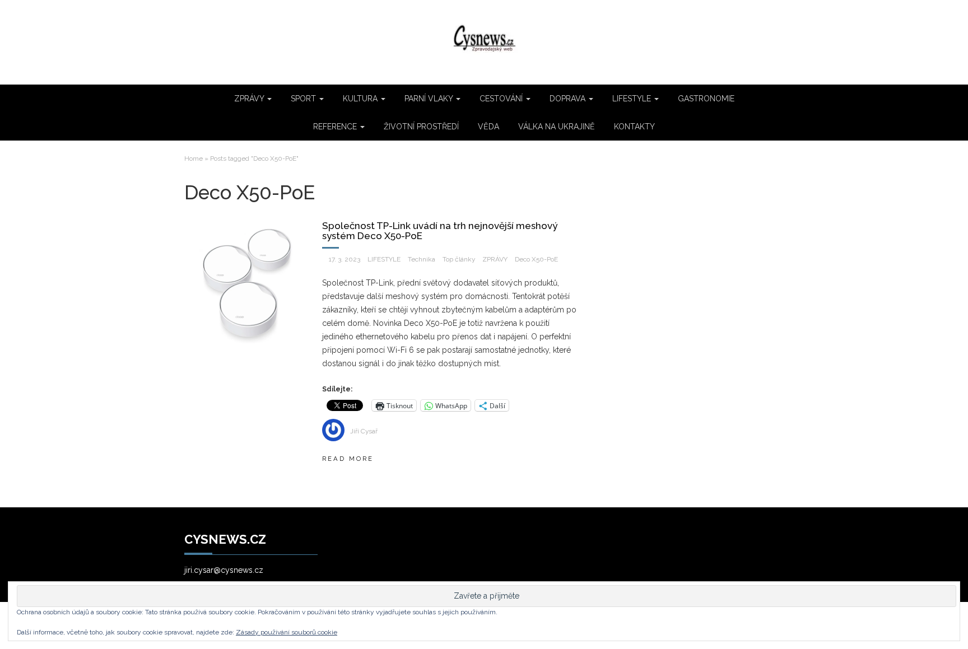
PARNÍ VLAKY (429, 98)
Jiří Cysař (364, 431)
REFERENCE (336, 126)
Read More (348, 459)
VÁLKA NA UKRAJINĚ (556, 126)
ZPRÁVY (250, 98)
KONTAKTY (634, 126)
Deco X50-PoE (536, 259)
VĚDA (488, 126)
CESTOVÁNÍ (502, 98)
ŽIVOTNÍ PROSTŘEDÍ (421, 126)
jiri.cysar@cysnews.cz (223, 570)
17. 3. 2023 (344, 259)
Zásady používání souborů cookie (286, 632)
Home (193, 158)
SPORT (304, 98)
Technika (421, 259)
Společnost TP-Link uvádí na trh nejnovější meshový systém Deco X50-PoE (439, 231)
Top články (459, 259)
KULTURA (361, 98)
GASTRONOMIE (706, 98)
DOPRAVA (569, 98)
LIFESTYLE (632, 98)
